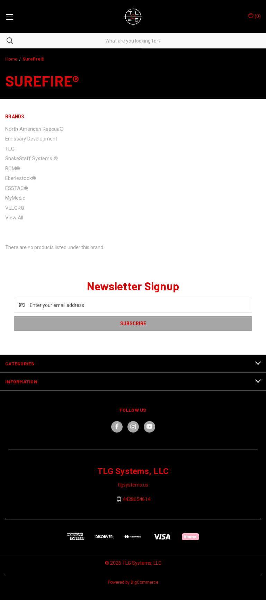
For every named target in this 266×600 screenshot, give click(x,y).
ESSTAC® (16, 188)
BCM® (12, 168)
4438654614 (136, 499)
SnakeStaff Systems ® (31, 158)
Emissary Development (31, 139)
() (257, 16)
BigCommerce (144, 582)
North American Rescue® (34, 129)
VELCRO (14, 208)
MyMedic (15, 198)
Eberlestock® (20, 178)
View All (14, 218)
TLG (10, 149)
